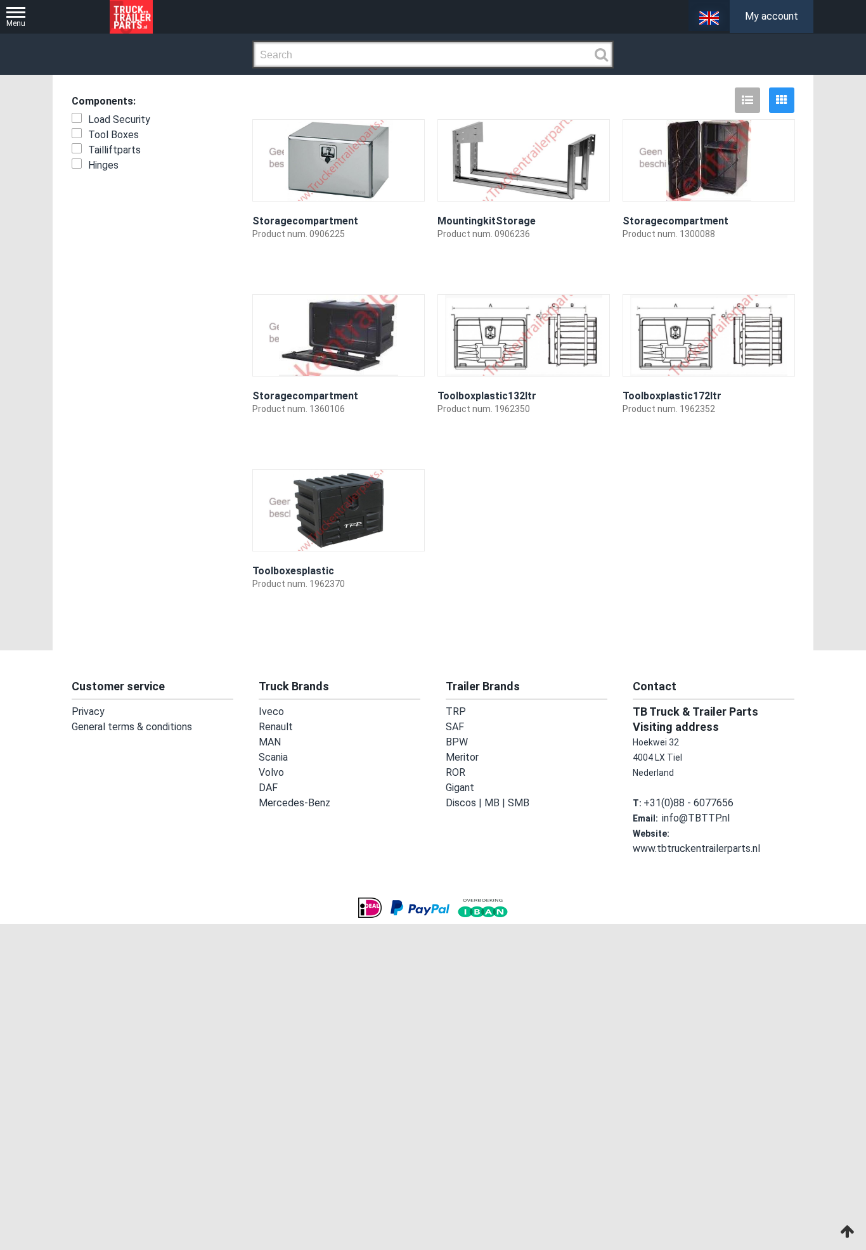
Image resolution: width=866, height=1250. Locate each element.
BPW (455, 742)
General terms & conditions (127, 727)
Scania (273, 757)
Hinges (103, 165)
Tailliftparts (114, 150)
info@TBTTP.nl (693, 818)
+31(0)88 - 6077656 (683, 803)
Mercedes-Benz (291, 803)
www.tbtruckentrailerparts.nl (730, 833)
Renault (274, 727)
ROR (454, 773)
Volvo (270, 773)
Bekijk (403, 269)
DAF (267, 788)
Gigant (459, 788)
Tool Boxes (113, 135)
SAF (454, 727)
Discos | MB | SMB (481, 803)
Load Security (119, 119)
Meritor (460, 757)
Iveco (269, 712)
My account (771, 16)
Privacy (86, 712)
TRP (454, 712)
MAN (268, 742)
